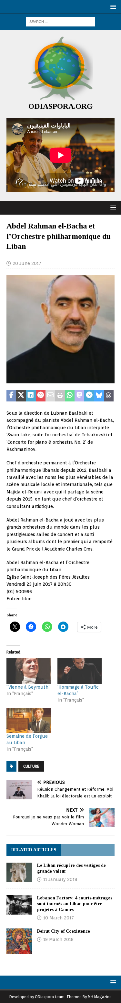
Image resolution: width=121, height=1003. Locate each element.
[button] (112, 7)
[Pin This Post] (40, 395)
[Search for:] (60, 21)
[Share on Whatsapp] (70, 395)
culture (31, 766)
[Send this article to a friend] (50, 395)
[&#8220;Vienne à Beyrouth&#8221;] (28, 671)
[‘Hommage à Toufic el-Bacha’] (79, 671)
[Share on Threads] (109, 395)
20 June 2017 (27, 263)
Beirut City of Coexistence (63, 931)
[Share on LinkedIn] (30, 395)
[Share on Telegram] (89, 395)
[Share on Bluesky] (99, 395)
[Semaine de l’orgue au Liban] (28, 720)
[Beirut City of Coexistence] (19, 941)
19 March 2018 (58, 939)
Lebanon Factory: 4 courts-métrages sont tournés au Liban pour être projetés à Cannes (74, 904)
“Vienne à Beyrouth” (28, 687)
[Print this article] (60, 395)
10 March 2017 (58, 917)
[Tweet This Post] (21, 395)
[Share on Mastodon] (79, 395)
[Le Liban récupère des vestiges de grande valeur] (19, 872)
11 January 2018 (60, 879)
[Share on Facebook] (11, 395)
